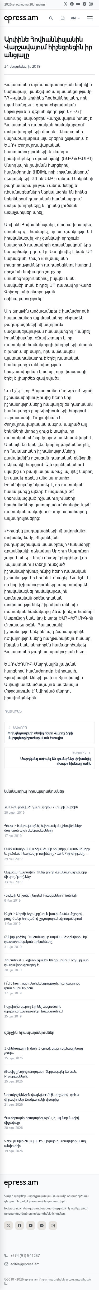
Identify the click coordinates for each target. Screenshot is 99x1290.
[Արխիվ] (62, 18)
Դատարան (13, 711)
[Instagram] (91, 4)
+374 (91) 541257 (25, 1255)
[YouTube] (78, 4)
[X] (65, 4)
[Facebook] (72, 4)
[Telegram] (84, 4)
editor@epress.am (25, 1264)
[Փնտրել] (51, 18)
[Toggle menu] (90, 18)
